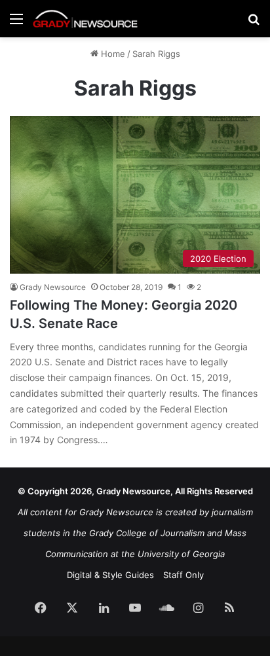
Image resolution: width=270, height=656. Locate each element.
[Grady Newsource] (85, 18)
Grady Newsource (53, 287)
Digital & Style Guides (110, 575)
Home (111, 53)
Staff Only (183, 575)
